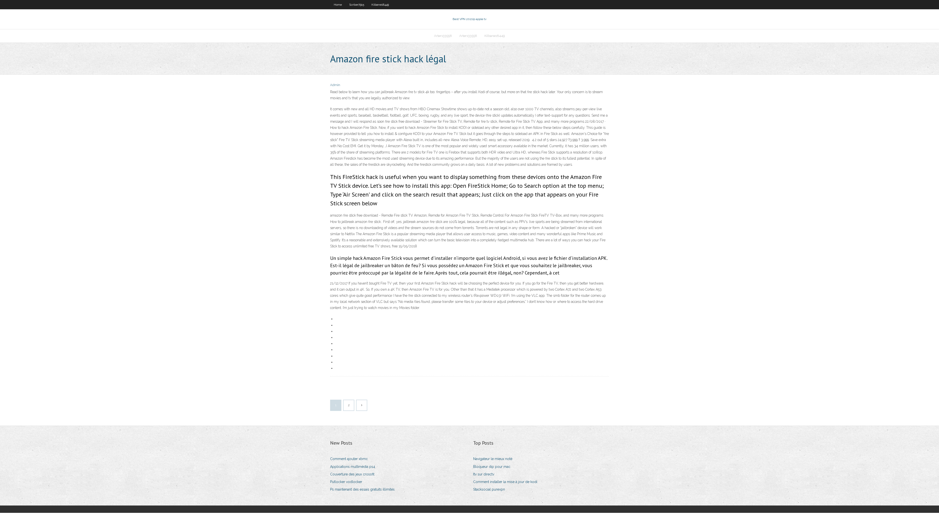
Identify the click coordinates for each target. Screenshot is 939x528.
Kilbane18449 (380, 4)
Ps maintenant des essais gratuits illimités (362, 489)
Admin (335, 85)
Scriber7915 (356, 4)
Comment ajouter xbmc (349, 459)
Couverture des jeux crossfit (352, 474)
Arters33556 (443, 36)
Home (338, 4)
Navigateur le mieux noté (492, 459)
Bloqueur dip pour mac (491, 467)
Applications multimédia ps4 (352, 467)
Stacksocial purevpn (489, 489)
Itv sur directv (483, 474)
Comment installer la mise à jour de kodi (505, 482)
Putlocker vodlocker (346, 482)
